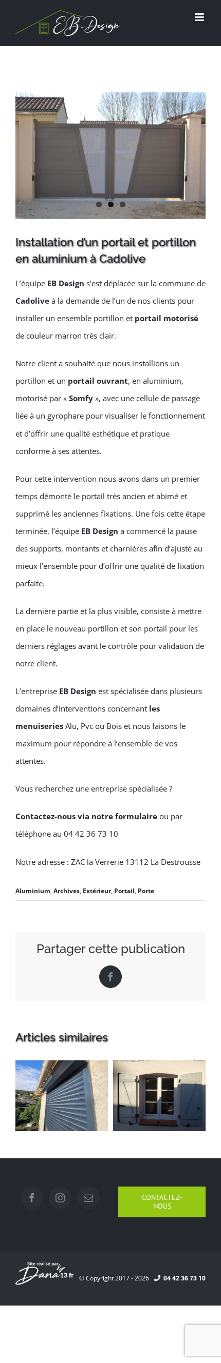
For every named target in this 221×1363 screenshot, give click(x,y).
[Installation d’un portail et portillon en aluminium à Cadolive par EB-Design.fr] (110, 155)
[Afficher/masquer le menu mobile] (200, 17)
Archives (66, 890)
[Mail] (88, 1198)
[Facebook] (32, 1198)
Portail (124, 890)
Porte (146, 890)
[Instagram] (60, 1198)
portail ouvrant (98, 381)
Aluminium (32, 890)
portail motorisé (166, 318)
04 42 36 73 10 (183, 1278)
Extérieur (97, 890)
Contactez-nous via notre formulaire (86, 816)
